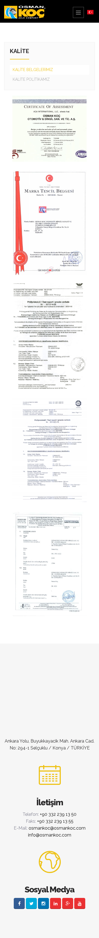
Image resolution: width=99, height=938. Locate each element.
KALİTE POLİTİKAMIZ (31, 79)
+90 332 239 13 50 (58, 814)
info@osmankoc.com (49, 835)
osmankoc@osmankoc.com (57, 828)
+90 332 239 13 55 (55, 821)
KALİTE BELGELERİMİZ (33, 69)
